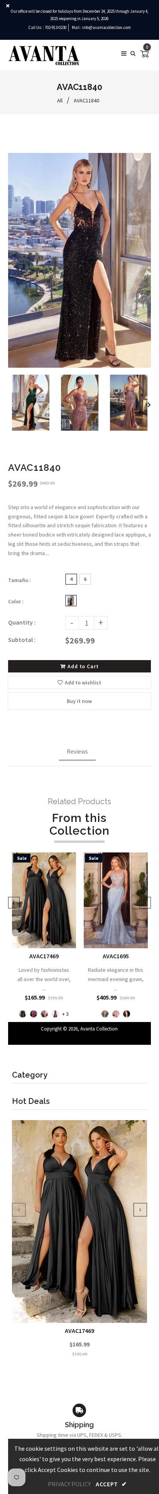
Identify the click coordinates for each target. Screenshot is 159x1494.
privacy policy (69, 1484)
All (60, 100)
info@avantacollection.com (106, 27)
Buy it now (79, 701)
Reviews (77, 751)
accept (111, 1484)
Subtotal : (22, 639)
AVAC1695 (115, 956)
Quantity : (22, 622)
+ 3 (65, 1014)
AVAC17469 (79, 1330)
